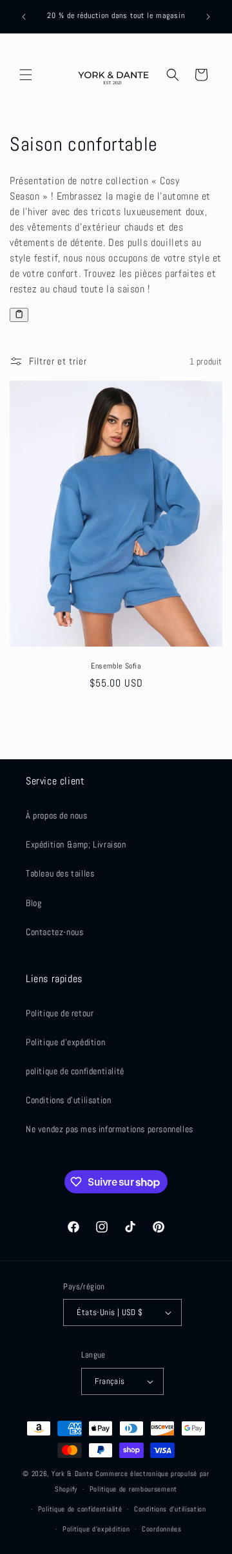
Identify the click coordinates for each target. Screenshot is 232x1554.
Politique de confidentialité (80, 1508)
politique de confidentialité (75, 1071)
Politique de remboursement (133, 1488)
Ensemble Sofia (115, 666)
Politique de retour (59, 1013)
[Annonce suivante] (208, 17)
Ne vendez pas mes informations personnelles (109, 1129)
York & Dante (73, 1473)
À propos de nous (57, 815)
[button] (26, 75)
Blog (33, 903)
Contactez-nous (54, 932)
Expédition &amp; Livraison (76, 844)
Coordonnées (162, 1528)
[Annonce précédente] (24, 17)
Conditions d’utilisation (170, 1508)
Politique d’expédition (96, 1528)
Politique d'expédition (65, 1042)
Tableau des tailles (60, 873)
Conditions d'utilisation (68, 1100)
